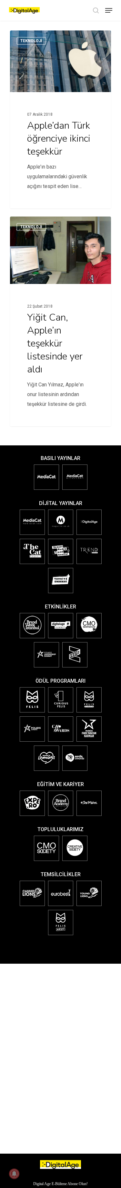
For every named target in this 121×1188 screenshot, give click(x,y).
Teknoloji (31, 41)
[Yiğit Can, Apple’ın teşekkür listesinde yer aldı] (60, 321)
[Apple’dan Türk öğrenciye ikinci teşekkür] (60, 119)
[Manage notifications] (14, 1174)
